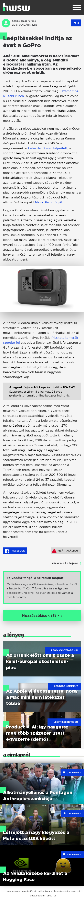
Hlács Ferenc (28, 20)
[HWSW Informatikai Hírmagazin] (16, 7)
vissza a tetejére (65, 563)
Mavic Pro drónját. (48, 202)
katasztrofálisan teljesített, (48, 148)
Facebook (18, 550)
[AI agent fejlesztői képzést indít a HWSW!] (42, 394)
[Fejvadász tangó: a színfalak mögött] (42, 587)
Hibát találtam (67, 550)
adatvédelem (37, 895)
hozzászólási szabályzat (67, 891)
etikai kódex (45, 891)
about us (51, 895)
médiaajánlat (29, 891)
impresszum (13, 891)
